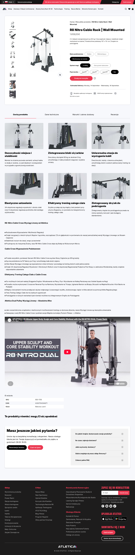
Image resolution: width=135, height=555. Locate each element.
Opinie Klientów (41, 498)
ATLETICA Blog (41, 511)
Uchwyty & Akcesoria (13, 526)
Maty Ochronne (10, 529)
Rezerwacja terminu (16, 447)
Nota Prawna (71, 526)
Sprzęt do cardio (11, 507)
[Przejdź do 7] (12, 85)
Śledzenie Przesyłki (73, 522)
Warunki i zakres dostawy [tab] (83, 114)
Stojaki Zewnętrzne (12, 532)
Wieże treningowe (11, 504)
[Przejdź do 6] (12, 74)
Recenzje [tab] (114, 114)
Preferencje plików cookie (76, 532)
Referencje (70, 507)
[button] (129, 9)
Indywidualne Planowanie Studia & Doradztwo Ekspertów (79, 493)
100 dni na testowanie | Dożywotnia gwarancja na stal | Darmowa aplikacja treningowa (72, 2)
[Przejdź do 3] (12, 45)
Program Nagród (41, 517)
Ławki (7, 511)
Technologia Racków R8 (44, 504)
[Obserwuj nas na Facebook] (102, 506)
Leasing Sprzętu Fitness (75, 501)
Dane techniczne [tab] (52, 114)
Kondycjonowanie (11, 523)
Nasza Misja (39, 492)
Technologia (58, 9)
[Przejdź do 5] (12, 65)
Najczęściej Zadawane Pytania (77, 529)
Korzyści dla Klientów (43, 501)
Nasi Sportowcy (41, 495)
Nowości (8, 495)
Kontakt (100, 9)
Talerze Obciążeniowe (13, 517)
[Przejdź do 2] (12, 35)
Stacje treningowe (11, 501)
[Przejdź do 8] (12, 95)
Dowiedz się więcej (117, 502)
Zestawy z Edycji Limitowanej (24, 9)
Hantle (7, 514)
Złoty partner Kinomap (43, 520)
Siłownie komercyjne (89, 9)
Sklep (10, 9)
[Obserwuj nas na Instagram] (106, 506)
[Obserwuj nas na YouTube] (110, 506)
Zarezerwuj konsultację (25, 2)
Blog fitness (39, 514)
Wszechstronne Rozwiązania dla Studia (80, 498)
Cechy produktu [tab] (20, 114)
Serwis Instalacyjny (73, 504)
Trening (67, 9)
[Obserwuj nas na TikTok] (114, 506)
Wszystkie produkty (83, 22)
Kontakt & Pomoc (72, 516)
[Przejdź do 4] (12, 55)
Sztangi (7, 520)
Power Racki (9, 498)
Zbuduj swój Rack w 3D (44, 9)
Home (72, 22)
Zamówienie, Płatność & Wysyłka (78, 519)
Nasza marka (75, 9)
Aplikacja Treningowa (43, 507)
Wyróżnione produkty (13, 492)
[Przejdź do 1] (12, 25)
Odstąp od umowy (73, 535)
